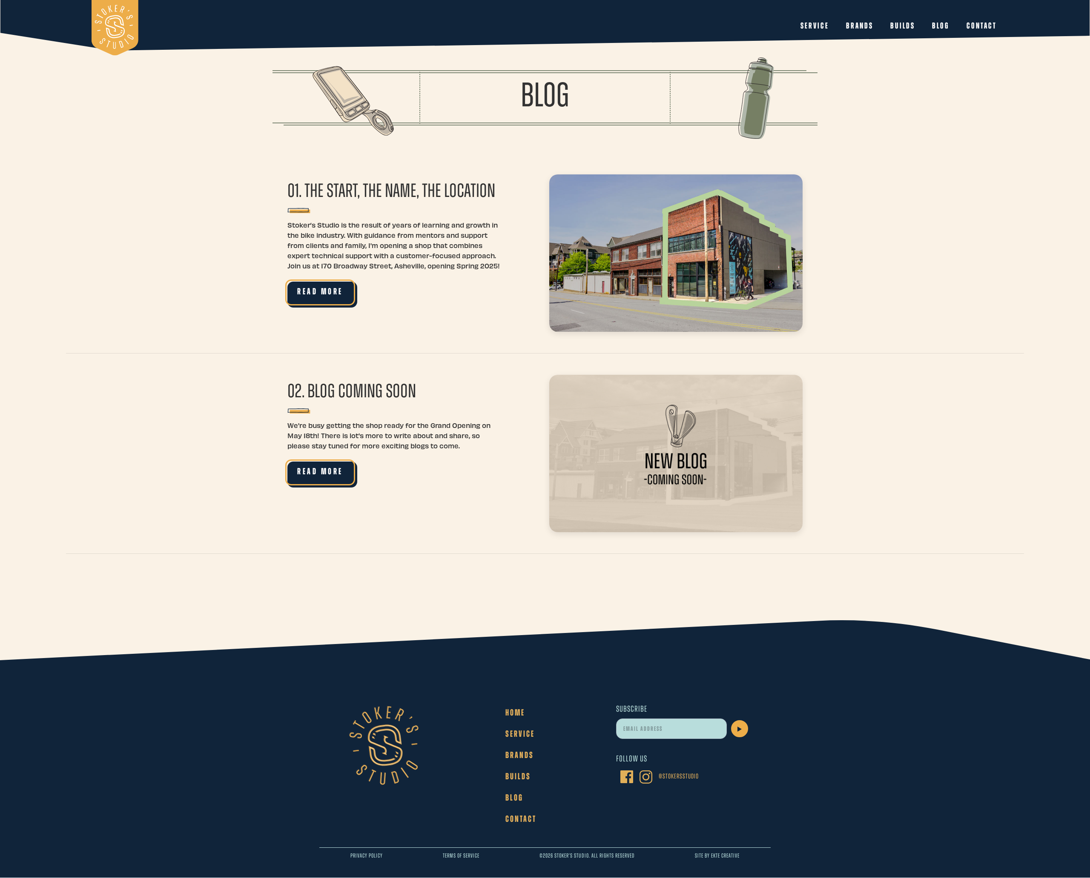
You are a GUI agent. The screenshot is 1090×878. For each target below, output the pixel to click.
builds (518, 777)
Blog (940, 26)
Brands (859, 26)
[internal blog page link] (676, 253)
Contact (982, 26)
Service (814, 26)
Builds (902, 26)
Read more (320, 292)
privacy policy (366, 856)
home (515, 713)
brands (519, 755)
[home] (115, 27)
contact (520, 819)
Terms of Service (461, 856)
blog (514, 798)
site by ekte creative (717, 856)
